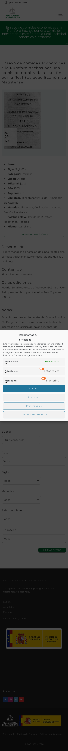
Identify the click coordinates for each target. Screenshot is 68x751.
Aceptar (34, 388)
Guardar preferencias (34, 414)
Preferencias (34, 406)
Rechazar (34, 397)
